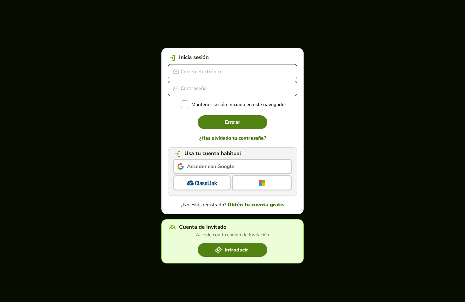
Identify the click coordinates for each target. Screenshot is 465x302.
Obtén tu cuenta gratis (255, 204)
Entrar (232, 122)
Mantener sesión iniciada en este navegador (238, 104)
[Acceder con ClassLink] (202, 182)
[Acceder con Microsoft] (262, 182)
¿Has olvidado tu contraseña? (232, 138)
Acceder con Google (210, 166)
